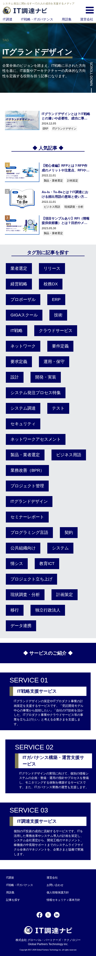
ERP (45, 128)
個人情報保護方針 (58, 892)
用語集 (67, 19)
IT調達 (7, 19)
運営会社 (86, 19)
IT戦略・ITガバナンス (37, 19)
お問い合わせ (55, 885)
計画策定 (72, 180)
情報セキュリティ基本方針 (63, 900)
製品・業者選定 (53, 180)
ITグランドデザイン (64, 128)
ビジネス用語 (52, 206)
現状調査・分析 (73, 206)
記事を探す (13, 900)
